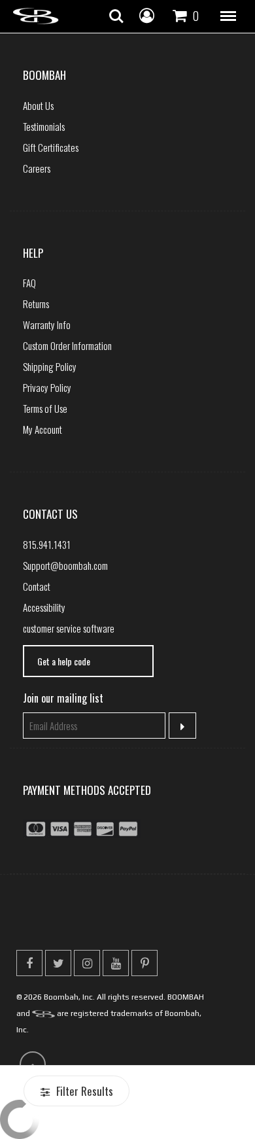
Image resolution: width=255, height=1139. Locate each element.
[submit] (183, 725)
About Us (38, 105)
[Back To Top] (33, 1064)
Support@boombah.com (65, 565)
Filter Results (83, 1091)
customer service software (68, 628)
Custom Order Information (67, 345)
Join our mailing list (63, 698)
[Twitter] (58, 963)
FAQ (29, 282)
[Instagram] (87, 963)
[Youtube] (116, 963)
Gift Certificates (50, 147)
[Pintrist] (144, 963)
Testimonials (44, 126)
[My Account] (146, 14)
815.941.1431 (47, 544)
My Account (42, 429)
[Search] (116, 16)
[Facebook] (29, 963)
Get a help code (63, 661)
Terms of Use (45, 408)
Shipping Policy (49, 366)
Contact (36, 586)
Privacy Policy (47, 387)
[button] (228, 16)
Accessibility (44, 607)
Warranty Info (47, 324)
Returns (36, 303)
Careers (36, 168)
